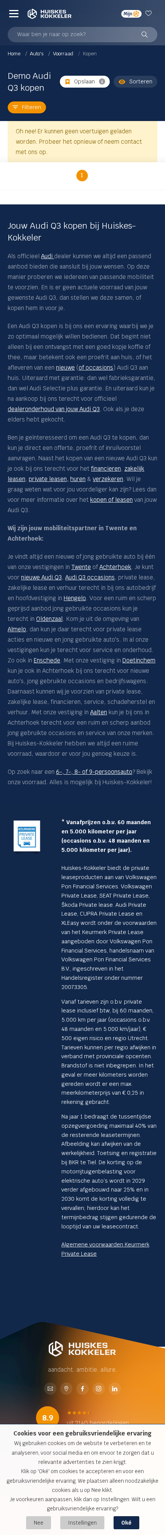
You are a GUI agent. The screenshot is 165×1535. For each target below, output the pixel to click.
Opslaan (84, 81)
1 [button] (82, 175)
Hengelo (75, 598)
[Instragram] (98, 1389)
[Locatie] (66, 1389)
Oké (126, 1522)
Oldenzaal (49, 618)
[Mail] (50, 1389)
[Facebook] (82, 1389)
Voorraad (63, 53)
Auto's (37, 53)
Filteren (31, 107)
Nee (38, 1522)
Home (14, 53)
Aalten (98, 712)
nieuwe (65, 367)
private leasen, (49, 479)
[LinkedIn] (115, 1389)
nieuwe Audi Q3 (41, 577)
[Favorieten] (149, 13)
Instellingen (82, 1522)
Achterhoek (115, 567)
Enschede (47, 660)
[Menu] (14, 13)
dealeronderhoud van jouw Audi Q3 (54, 409)
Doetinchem (138, 660)
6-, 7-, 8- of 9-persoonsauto (94, 771)
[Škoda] (53, 256)
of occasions (96, 367)
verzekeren (108, 479)
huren (78, 479)
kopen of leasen (111, 499)
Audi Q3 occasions (90, 577)
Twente (81, 567)
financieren (106, 468)
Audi (47, 256)
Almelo (17, 629)
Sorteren (140, 81)
